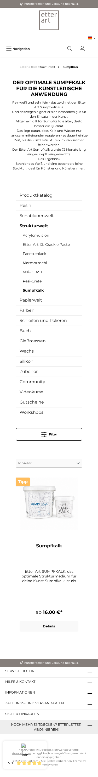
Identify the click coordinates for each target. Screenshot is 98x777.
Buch (25, 330)
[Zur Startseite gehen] (49, 20)
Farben (27, 310)
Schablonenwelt (37, 215)
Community (32, 381)
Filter (52, 434)
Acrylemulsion (36, 235)
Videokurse (31, 391)
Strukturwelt (34, 225)
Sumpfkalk (33, 290)
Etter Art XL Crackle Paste (46, 244)
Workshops (31, 412)
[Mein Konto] (82, 48)
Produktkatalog (36, 195)
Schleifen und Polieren (43, 320)
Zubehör (29, 371)
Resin (25, 205)
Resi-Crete (32, 281)
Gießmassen (33, 340)
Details (49, 626)
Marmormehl (35, 262)
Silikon (26, 361)
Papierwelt (31, 300)
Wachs (27, 351)
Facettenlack (34, 253)
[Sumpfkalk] (49, 504)
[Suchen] (70, 48)
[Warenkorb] (92, 46)
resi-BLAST (33, 272)
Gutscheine (32, 402)
